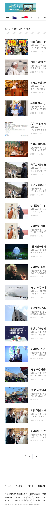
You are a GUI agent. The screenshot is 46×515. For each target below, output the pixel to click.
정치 (39, 17)
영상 (22, 17)
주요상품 (19, 485)
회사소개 (8, 485)
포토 (32, 17)
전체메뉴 (7, 17)
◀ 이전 (30, 456)
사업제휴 (30, 485)
